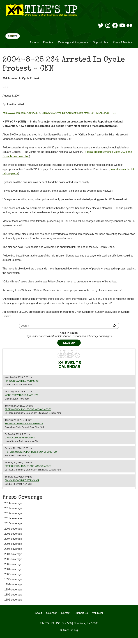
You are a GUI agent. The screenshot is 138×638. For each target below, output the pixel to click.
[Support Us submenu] (108, 42)
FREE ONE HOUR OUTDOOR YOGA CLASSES (28, 409)
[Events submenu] (53, 42)
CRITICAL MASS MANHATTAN (20, 437)
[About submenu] (38, 42)
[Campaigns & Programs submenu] (88, 42)
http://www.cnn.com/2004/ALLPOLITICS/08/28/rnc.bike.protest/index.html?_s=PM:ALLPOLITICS (59, 112)
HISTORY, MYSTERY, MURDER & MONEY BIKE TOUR (31, 452)
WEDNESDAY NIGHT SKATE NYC (21, 395)
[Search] (114, 326)
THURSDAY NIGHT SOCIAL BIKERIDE (24, 423)
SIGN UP (69, 342)
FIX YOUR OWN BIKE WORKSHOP (22, 381)
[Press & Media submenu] (132, 42)
